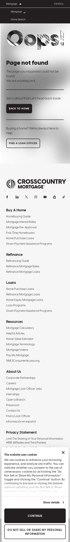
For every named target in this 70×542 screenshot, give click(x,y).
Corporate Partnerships (20, 377)
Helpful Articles (15, 333)
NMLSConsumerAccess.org (22, 360)
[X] (26, 196)
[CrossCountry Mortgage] (36, 184)
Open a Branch (15, 399)
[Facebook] (7, 196)
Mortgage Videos (17, 349)
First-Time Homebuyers (20, 232)
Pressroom (12, 405)
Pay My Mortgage (17, 355)
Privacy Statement (21, 432)
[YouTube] (45, 196)
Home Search (18, 19)
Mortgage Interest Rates (21, 221)
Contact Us (13, 410)
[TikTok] (63, 196)
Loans (11, 283)
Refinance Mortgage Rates (22, 266)
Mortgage (16, 11)
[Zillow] (54, 196)
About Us (13, 371)
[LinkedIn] (17, 196)
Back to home (19, 108)
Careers (11, 383)
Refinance (14, 254)
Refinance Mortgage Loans (23, 271)
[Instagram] (35, 196)
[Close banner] (63, 452)
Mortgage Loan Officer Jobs (24, 388)
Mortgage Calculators (20, 327)
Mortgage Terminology (20, 344)
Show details (51, 502)
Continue (35, 515)
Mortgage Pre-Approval (21, 227)
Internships (12, 394)
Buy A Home (16, 210)
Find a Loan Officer (18, 416)
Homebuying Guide (18, 216)
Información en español (21, 421)
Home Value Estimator (19, 338)
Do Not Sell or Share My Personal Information (35, 531)
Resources (14, 322)
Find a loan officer (23, 143)
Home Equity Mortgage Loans (24, 299)
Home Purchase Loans (20, 238)
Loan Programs (15, 305)
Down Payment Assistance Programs (29, 243)
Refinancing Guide (17, 260)
